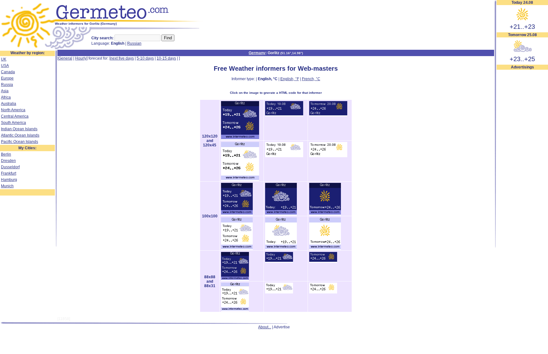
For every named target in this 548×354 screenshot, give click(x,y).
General (65, 58)
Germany (257, 53)
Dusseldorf (10, 167)
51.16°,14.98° (291, 53)
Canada (8, 72)
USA (5, 65)
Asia (5, 91)
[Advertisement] (522, 165)
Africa (6, 97)
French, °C (311, 79)
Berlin (6, 154)
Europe (7, 78)
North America (13, 110)
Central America (15, 116)
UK (3, 59)
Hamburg (9, 179)
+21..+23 (522, 26)
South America (13, 122)
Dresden (8, 160)
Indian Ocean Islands (19, 129)
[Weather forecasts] (129, 20)
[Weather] (27, 48)
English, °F (289, 79)
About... (264, 327)
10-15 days (166, 58)
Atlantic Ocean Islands (20, 135)
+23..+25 (522, 58)
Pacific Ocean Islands (19, 141)
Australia (8, 103)
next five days (122, 58)
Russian (134, 43)
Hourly (81, 58)
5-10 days (145, 58)
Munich (7, 186)
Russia (7, 84)
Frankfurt (8, 173)
